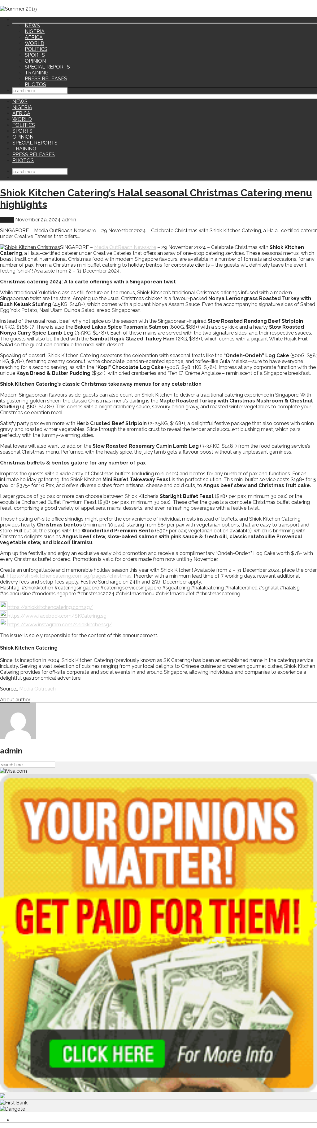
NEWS (32, 26)
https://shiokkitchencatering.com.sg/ (50, 607)
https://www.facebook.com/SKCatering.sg (56, 616)
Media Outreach (37, 689)
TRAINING (37, 73)
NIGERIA (35, 31)
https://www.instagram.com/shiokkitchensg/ (59, 625)
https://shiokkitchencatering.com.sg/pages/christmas (69, 576)
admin (69, 220)
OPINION (35, 61)
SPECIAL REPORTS (47, 67)
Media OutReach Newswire (125, 247)
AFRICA (34, 37)
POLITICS (36, 49)
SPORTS (35, 55)
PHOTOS (35, 84)
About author (15, 700)
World (7, 220)
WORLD (34, 43)
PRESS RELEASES (46, 79)
